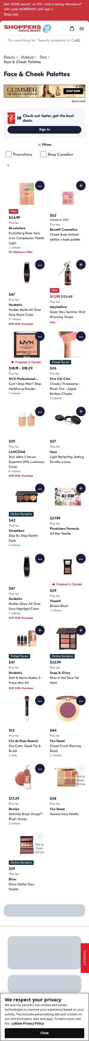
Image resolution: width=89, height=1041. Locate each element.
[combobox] (44, 40)
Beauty (9, 57)
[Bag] (72, 29)
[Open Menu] (81, 29)
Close (44, 1033)
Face (43, 57)
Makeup (27, 57)
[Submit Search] (78, 40)
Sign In (44, 129)
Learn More (48, 926)
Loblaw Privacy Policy (27, 1023)
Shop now (11, 14)
